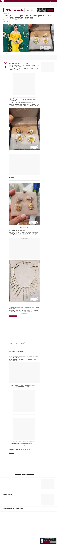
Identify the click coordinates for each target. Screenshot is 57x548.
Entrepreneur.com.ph (17, 350)
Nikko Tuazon (8, 21)
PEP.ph (31, 443)
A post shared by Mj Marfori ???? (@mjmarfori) (19, 441)
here (51, 540)
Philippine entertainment (22, 443)
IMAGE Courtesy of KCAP (24, 152)
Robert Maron (21, 359)
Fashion (9, 13)
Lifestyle (5, 13)
